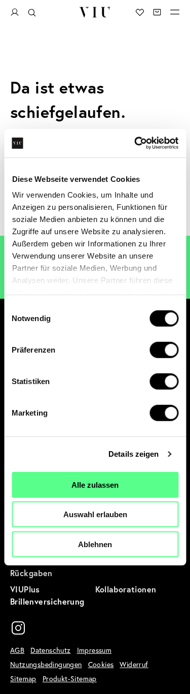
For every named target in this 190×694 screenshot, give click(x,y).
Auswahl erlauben (95, 514)
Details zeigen (133, 454)
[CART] (157, 12)
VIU (95, 12)
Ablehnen (95, 544)
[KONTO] (14, 12)
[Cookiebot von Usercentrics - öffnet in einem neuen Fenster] (135, 143)
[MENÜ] (175, 12)
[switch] (163, 349)
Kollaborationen (126, 589)
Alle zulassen (95, 484)
